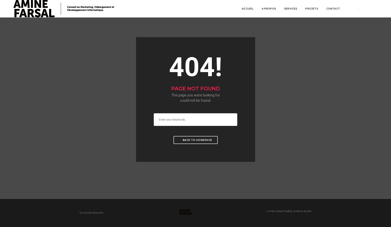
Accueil (247, 8)
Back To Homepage (197, 140)
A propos (269, 8)
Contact (333, 8)
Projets (311, 8)
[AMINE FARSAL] (63, 8)
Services (290, 8)
